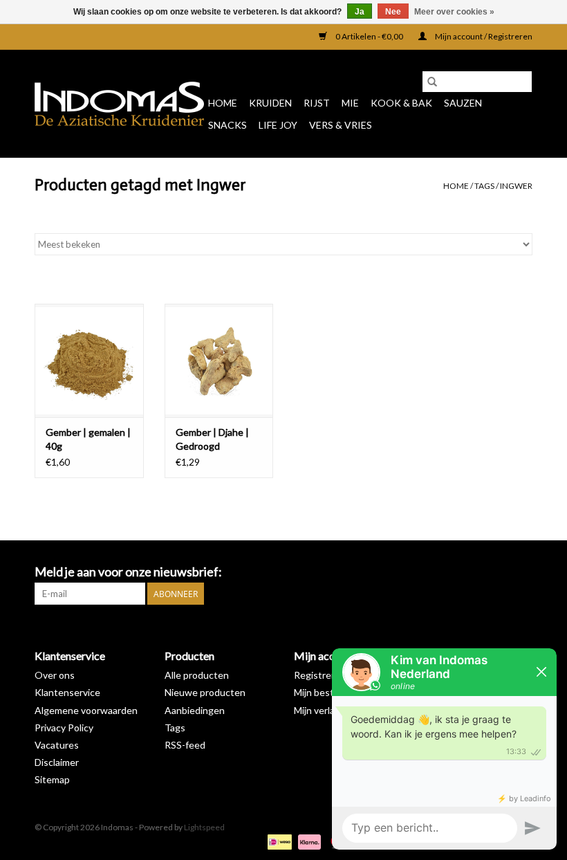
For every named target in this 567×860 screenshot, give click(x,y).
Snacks (227, 125)
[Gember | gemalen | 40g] (89, 361)
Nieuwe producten (205, 692)
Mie (350, 103)
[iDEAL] (277, 841)
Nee (393, 12)
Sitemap (52, 779)
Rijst (317, 103)
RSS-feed (185, 745)
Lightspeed (204, 827)
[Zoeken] (432, 82)
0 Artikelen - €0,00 (369, 36)
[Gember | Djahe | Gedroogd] (219, 361)
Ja (359, 12)
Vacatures (57, 745)
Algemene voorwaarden (86, 710)
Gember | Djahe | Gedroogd (212, 439)
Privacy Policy (64, 727)
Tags (484, 186)
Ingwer (516, 186)
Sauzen (463, 103)
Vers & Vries (340, 125)
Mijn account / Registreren (483, 36)
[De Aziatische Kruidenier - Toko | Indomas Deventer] (119, 104)
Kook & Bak (401, 103)
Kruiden (270, 103)
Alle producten (197, 675)
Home (222, 103)
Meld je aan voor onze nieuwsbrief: (128, 572)
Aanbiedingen (195, 710)
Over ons (55, 675)
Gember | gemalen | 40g (88, 439)
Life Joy (278, 125)
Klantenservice (67, 692)
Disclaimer (57, 762)
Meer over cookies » (454, 12)
